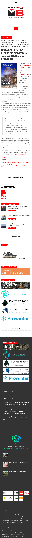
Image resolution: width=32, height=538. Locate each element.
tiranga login (8, 407)
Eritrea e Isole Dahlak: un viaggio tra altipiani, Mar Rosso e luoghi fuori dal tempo (15, 398)
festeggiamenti (18, 44)
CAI (18, 42)
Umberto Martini (9, 46)
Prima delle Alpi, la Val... (15, 453)
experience (11, 44)
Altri (2, 191)
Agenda (3, 40)
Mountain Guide (23, 40)
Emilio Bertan (4, 44)
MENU (16, 2)
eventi (16, 40)
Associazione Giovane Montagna (9, 42)
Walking (3, 198)
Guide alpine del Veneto (7, 167)
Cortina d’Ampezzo (24, 74)
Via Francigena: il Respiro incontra (17, 471)
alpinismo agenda (10, 40)
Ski (2, 194)
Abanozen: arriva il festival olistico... (18, 462)
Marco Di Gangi (8, 416)
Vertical (28, 46)
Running (3, 193)
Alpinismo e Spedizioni (19, 46)
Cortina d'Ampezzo (24, 42)
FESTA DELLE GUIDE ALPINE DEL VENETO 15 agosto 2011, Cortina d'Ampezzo (14, 54)
